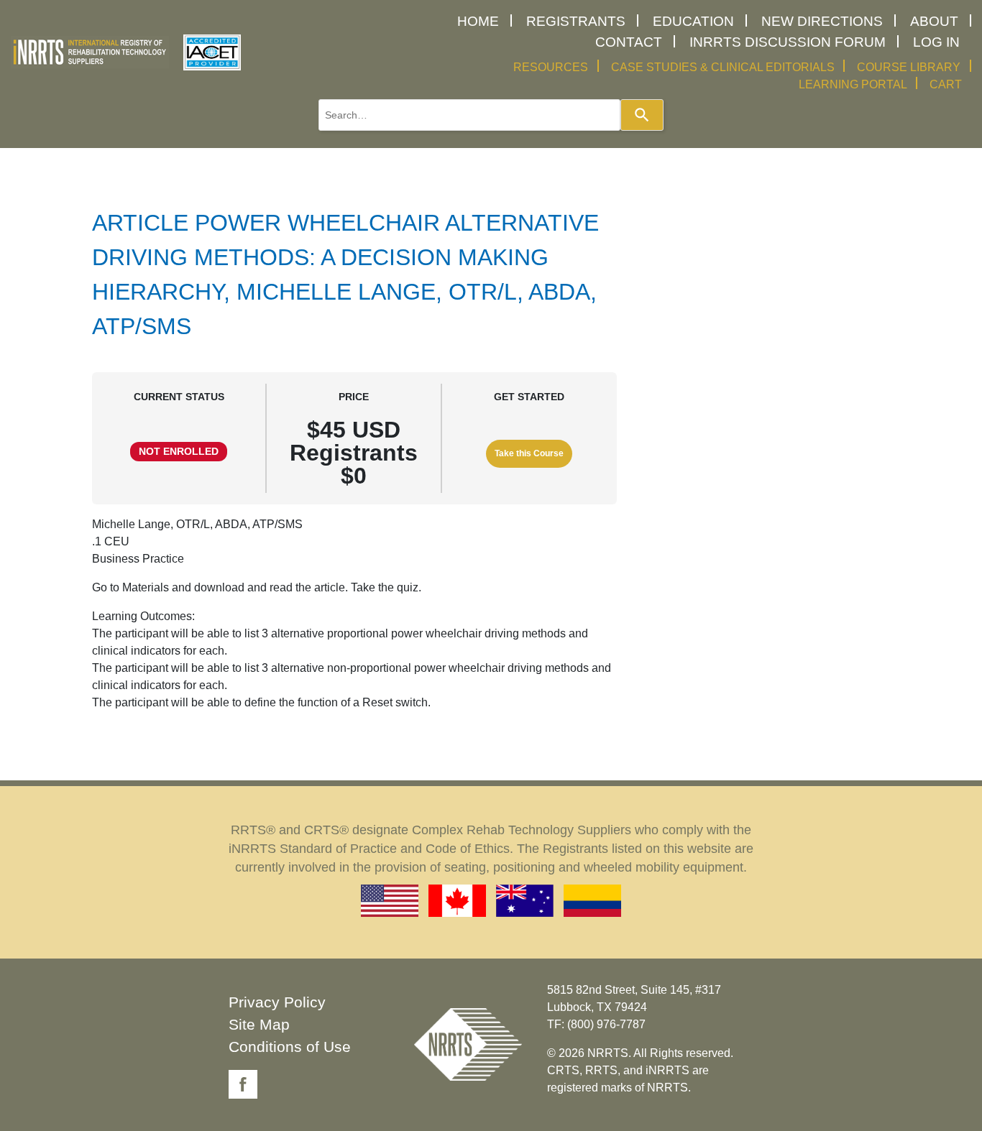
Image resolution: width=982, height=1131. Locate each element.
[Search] (642, 115)
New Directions (822, 21)
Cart (946, 84)
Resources (550, 67)
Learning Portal (853, 84)
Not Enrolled (179, 451)
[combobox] (469, 115)
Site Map (259, 1024)
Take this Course (529, 453)
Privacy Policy (277, 1002)
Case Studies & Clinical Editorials (723, 67)
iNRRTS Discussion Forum (787, 42)
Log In (936, 42)
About (934, 21)
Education (693, 21)
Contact (628, 42)
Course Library (908, 67)
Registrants (575, 21)
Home (478, 21)
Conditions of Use (290, 1046)
